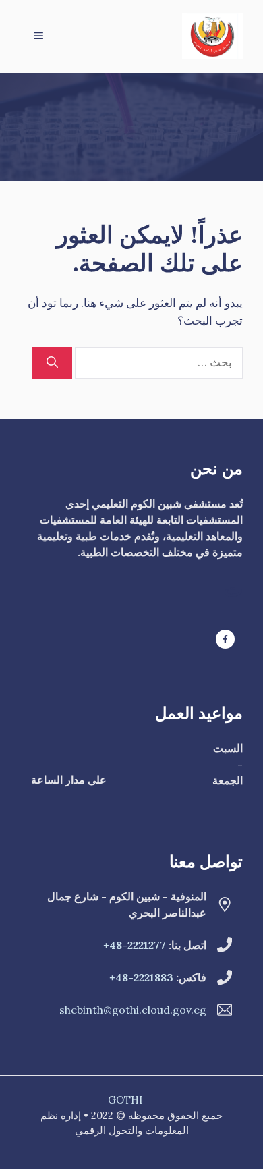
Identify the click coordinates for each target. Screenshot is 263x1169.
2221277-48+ (134, 945)
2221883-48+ (141, 977)
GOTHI (125, 1099)
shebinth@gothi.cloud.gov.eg (132, 1009)
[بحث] (52, 363)
